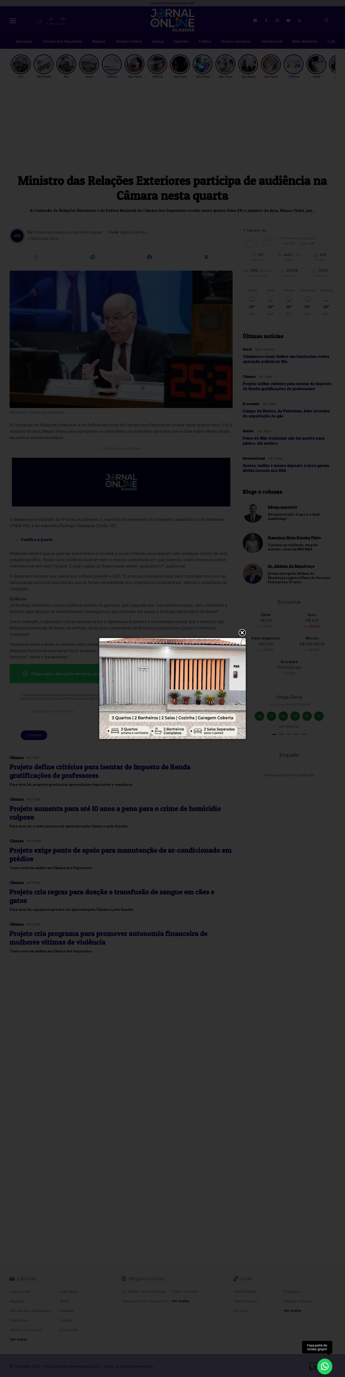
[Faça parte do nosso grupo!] (324, 1364)
